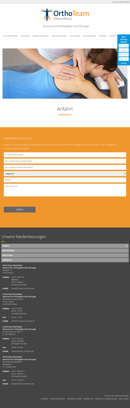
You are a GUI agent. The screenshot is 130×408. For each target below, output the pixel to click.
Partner (102, 36)
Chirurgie (24, 36)
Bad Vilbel (124, 54)
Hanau (123, 50)
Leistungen (75, 36)
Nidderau (123, 59)
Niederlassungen (40, 36)
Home (115, 2)
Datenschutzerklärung (106, 399)
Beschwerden (89, 36)
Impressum (88, 399)
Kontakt (126, 2)
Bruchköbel (123, 45)
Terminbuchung (74, 399)
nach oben (124, 399)
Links (120, 2)
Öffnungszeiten (59, 36)
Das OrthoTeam (10, 36)
